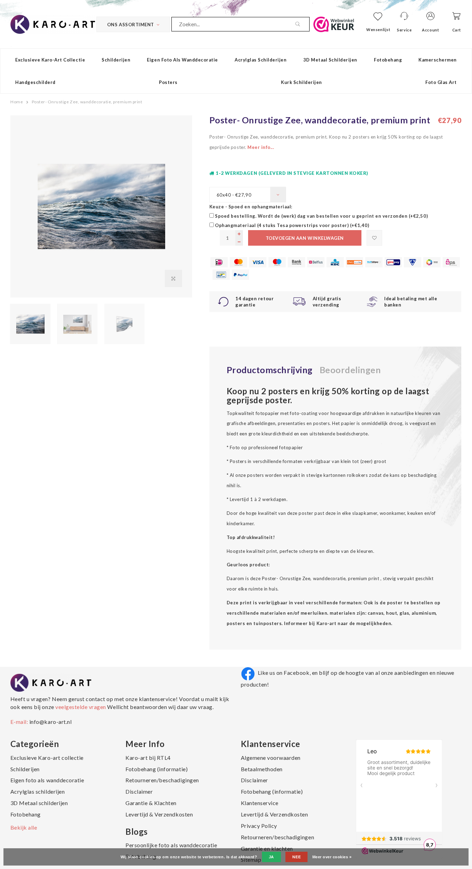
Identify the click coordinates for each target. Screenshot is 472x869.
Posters (168, 82)
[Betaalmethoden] (219, 262)
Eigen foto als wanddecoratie (182, 60)
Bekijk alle (23, 827)
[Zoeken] (302, 24)
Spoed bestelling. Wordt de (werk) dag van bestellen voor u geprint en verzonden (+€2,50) (321, 216)
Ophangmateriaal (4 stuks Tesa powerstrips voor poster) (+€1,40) (292, 225)
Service (404, 30)
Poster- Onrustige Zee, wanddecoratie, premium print (87, 101)
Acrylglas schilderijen (260, 60)
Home (16, 101)
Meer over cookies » (332, 857)
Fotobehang (388, 60)
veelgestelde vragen (80, 706)
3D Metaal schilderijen (330, 60)
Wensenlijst (378, 29)
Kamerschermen (437, 60)
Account (430, 30)
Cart (456, 30)
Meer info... (260, 147)
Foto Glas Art (441, 82)
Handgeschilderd (35, 82)
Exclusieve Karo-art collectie (50, 60)
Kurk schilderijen (301, 82)
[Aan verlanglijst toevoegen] (374, 238)
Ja (271, 857)
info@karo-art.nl (50, 721)
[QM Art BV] (52, 23)
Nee (296, 857)
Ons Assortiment (130, 24)
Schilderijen (116, 60)
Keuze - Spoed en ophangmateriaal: (250, 206)
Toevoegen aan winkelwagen (305, 238)
